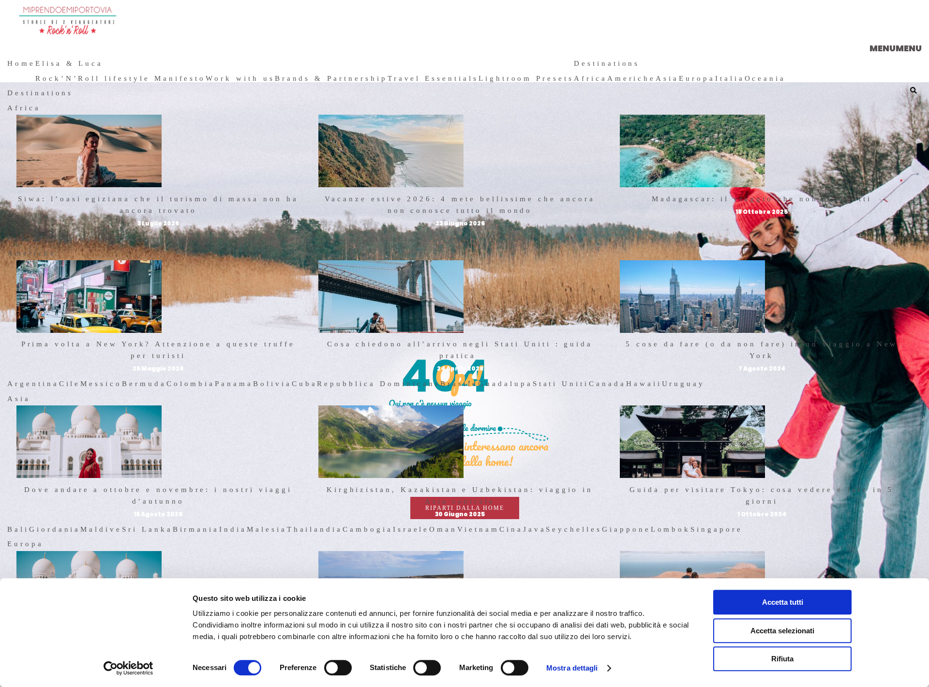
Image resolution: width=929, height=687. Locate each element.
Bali (18, 529)
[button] (895, 48)
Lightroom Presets (526, 78)
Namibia (394, 238)
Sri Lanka (147, 529)
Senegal (59, 238)
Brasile (459, 384)
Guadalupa (505, 384)
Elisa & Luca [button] (69, 63)
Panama (234, 384)
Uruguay (683, 384)
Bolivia (272, 384)
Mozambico (298, 238)
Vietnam (478, 529)
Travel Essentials (433, 78)
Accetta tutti (782, 602)
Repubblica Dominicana (378, 384)
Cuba (304, 384)
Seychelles (574, 529)
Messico (101, 384)
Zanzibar (246, 238)
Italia (730, 78)
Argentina (33, 384)
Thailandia (315, 529)
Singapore (716, 529)
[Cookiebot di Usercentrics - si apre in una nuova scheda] (128, 668)
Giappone (626, 529)
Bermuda (144, 384)
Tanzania (349, 238)
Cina (511, 529)
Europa (697, 78)
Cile (70, 384)
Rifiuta (782, 659)
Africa (590, 78)
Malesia (267, 529)
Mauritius (198, 238)
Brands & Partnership (331, 78)
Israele (411, 529)
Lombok (671, 529)
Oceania (765, 78)
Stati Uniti (561, 384)
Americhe (631, 78)
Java (534, 529)
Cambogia (368, 529)
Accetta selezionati (782, 631)
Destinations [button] (607, 63)
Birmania (196, 529)
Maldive (101, 529)
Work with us (240, 78)
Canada (607, 384)
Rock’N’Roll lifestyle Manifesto (120, 78)
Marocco (101, 238)
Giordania (55, 529)
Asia (667, 78)
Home (21, 63)
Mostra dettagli (572, 668)
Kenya (23, 238)
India (233, 529)
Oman (443, 529)
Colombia (190, 384)
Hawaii (644, 384)
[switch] (338, 667)
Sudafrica (148, 238)
